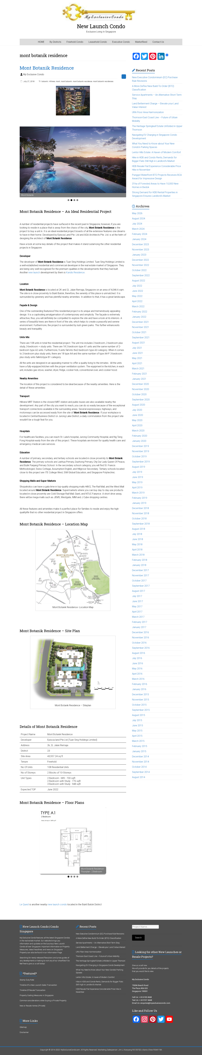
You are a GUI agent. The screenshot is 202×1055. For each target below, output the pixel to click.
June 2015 (137, 725)
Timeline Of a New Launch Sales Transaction (38, 985)
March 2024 (138, 228)
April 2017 (137, 611)
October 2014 (139, 766)
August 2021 (138, 342)
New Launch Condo (101, 26)
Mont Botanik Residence (47, 68)
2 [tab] (71, 200)
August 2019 (138, 466)
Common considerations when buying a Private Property (43, 1000)
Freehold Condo (75, 41)
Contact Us (158, 41)
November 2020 (140, 389)
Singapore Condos (62, 938)
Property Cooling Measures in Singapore (36, 995)
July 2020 (137, 410)
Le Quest (24, 904)
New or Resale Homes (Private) (32, 1006)
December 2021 (140, 322)
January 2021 (139, 378)
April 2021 (137, 363)
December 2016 (140, 632)
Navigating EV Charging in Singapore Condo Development (100, 965)
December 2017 (140, 570)
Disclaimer (24, 1032)
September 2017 (141, 585)
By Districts (55, 41)
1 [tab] (68, 200)
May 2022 (137, 296)
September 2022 (141, 275)
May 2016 (137, 668)
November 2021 (140, 327)
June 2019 (137, 477)
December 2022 (140, 260)
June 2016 (137, 663)
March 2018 (138, 554)
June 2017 (137, 601)
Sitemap (23, 1027)
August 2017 (138, 591)
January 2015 (139, 751)
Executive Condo (121, 41)
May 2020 (137, 420)
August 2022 (138, 280)
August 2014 (138, 777)
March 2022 (138, 306)
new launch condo (57, 904)
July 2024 (137, 223)
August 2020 (138, 404)
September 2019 (141, 461)
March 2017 (138, 616)
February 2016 (139, 684)
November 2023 (140, 249)
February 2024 (139, 234)
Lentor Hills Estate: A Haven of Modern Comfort (156, 152)
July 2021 (137, 347)
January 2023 (139, 254)
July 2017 (137, 596)
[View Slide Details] (73, 160)
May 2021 (137, 358)
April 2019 (137, 487)
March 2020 (138, 430)
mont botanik (66, 81)
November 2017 (140, 575)
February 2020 (139, 435)
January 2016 (139, 689)
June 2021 (137, 353)
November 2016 (140, 637)
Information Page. (54, 952)
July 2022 (137, 285)
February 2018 (139, 560)
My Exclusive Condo (33, 74)
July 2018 (137, 534)
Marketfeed (141, 41)
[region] (73, 162)
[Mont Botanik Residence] (73, 87)
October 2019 (139, 456)
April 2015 (137, 735)
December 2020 (140, 384)
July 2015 (137, 720)
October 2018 (139, 518)
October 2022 (139, 270)
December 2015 (140, 694)
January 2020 (139, 441)
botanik (45, 81)
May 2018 (137, 544)
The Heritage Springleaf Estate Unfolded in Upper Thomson (100, 961)
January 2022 (139, 316)
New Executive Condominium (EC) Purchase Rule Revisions (100, 934)
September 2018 (141, 523)
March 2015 (138, 741)
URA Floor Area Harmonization (148, 112)
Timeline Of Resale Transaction (32, 990)
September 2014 (141, 772)
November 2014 (140, 761)
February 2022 (139, 311)
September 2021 (141, 337)
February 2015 (139, 746)
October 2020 (139, 394)
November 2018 (140, 513)
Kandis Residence (75, 272)
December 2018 (140, 508)
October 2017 (139, 580)
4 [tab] (77, 200)
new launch (34, 272)
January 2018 (139, 565)
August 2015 (138, 715)
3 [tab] (74, 200)
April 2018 (137, 549)
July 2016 (137, 658)
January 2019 (139, 503)
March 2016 (138, 679)
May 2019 (137, 482)
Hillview (52, 81)
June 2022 (137, 291)
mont (58, 81)
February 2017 (139, 622)
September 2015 (141, 710)
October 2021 (139, 332)
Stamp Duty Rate (27, 980)
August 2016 (138, 653)
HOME (41, 41)
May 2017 (137, 606)
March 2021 (138, 368)
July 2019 (137, 472)
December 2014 (140, 756)
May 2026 (137, 213)
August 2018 (138, 529)
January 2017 (139, 627)
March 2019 (138, 492)
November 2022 (140, 265)
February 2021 (139, 373)
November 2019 (140, 451)
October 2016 (139, 642)
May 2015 (137, 730)
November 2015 (140, 699)
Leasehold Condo (98, 41)
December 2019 (140, 446)
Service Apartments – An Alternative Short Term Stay (98, 943)
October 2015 (139, 704)
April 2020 (137, 425)
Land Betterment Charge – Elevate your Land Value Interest (100, 947)
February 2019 (139, 497)
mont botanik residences (103, 81)
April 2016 (137, 673)
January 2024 (139, 239)
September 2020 (141, 399)
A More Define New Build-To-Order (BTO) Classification (98, 938)
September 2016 (141, 647)
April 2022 (137, 301)
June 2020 (137, 415)
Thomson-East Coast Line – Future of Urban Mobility (97, 956)
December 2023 (140, 244)
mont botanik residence (82, 81)
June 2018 (137, 539)
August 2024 (138, 218)
